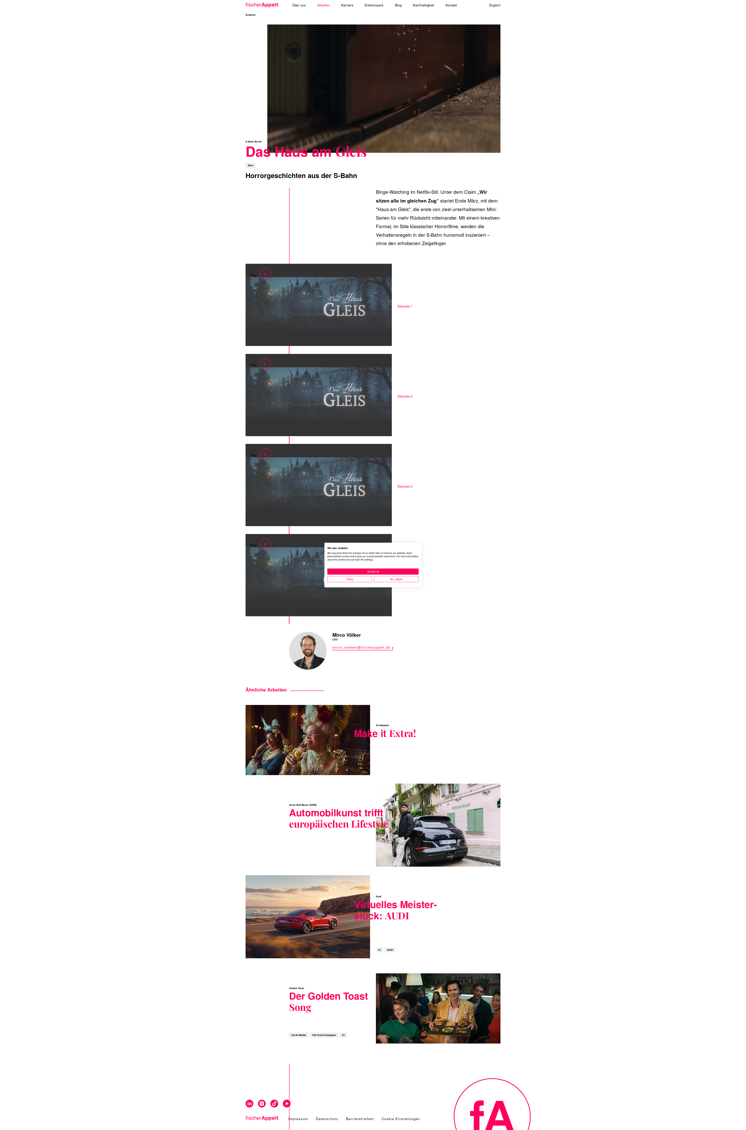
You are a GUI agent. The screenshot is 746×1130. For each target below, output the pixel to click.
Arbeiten (250, 15)
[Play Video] (319, 305)
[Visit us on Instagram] (262, 1103)
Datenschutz (327, 1118)
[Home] (263, 5)
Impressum (298, 1118)
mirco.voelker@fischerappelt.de (361, 647)
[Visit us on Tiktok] (274, 1103)
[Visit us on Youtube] (287, 1103)
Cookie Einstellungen (401, 1118)
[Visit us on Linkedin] (249, 1103)
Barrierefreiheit (360, 1118)
